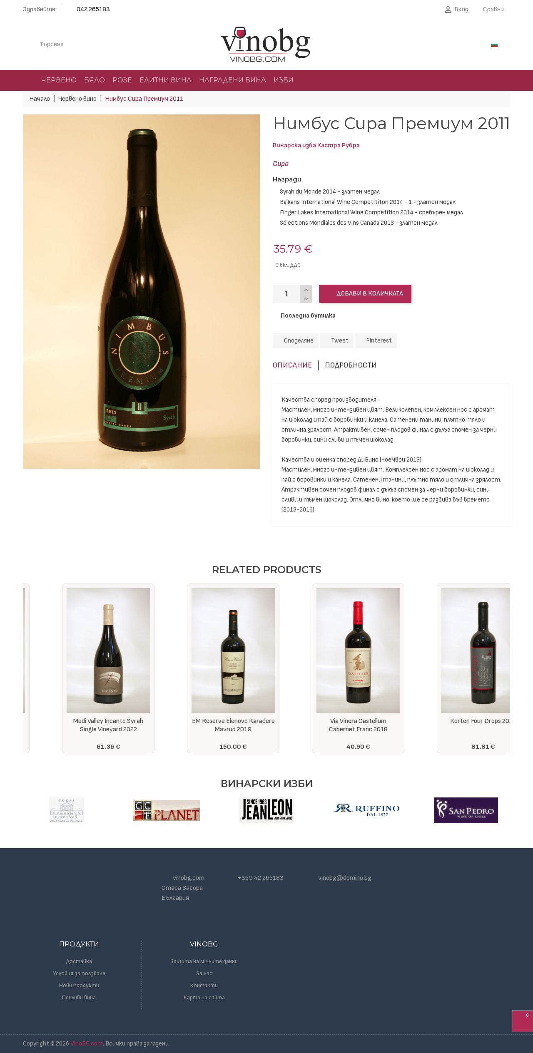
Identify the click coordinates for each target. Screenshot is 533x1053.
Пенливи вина (79, 997)
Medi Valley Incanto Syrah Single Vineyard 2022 (79, 725)
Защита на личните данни (204, 961)
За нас (204, 973)
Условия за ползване (79, 973)
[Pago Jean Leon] (266, 810)
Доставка (79, 961)
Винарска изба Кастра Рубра (316, 145)
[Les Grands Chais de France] (166, 810)
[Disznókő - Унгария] (66, 810)
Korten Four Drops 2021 (454, 721)
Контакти (204, 985)
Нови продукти (79, 985)
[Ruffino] (366, 810)
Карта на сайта (204, 997)
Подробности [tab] (351, 365)
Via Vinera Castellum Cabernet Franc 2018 (329, 725)
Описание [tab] (292, 365)
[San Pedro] (466, 810)
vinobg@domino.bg (344, 878)
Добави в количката (369, 294)
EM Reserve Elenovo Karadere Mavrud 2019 (204, 725)
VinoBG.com (86, 1044)
